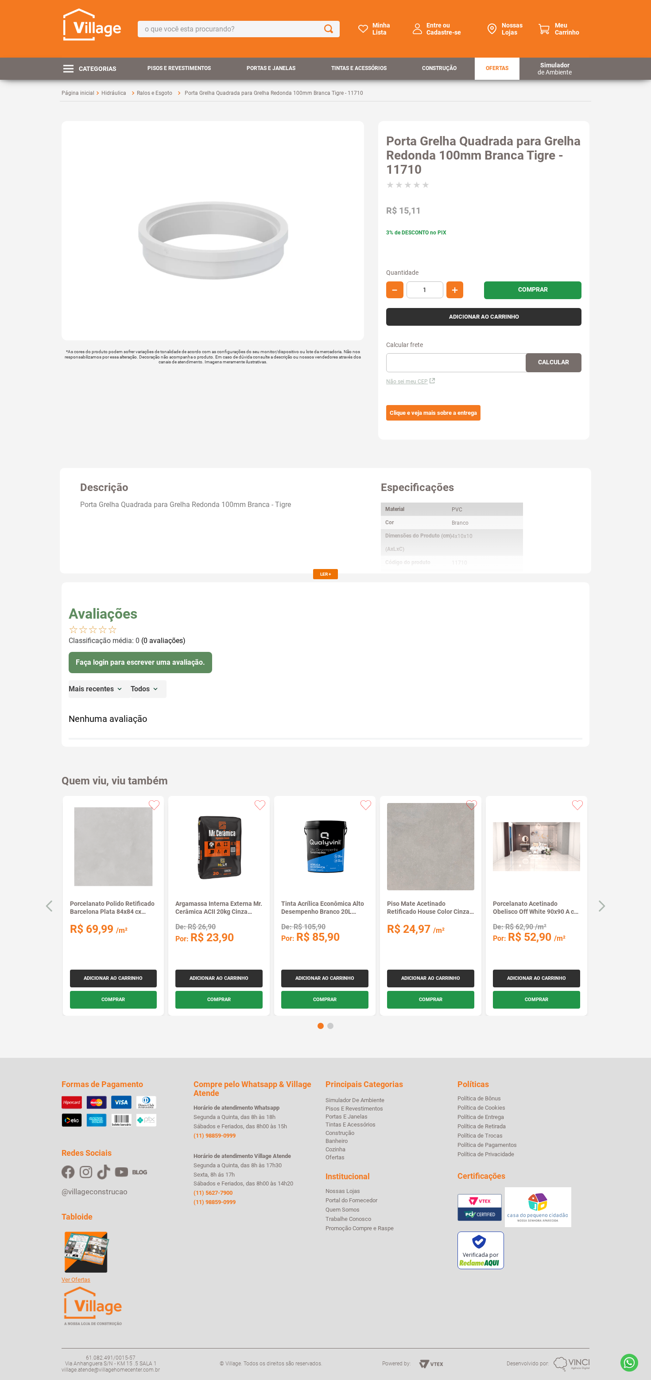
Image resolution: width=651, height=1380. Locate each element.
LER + (325, 574)
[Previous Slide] (49, 906)
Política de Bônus (479, 1098)
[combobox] (239, 29)
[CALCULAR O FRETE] (553, 362)
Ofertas (497, 68)
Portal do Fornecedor (351, 1200)
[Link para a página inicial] (78, 93)
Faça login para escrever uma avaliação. (140, 662)
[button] (433, 413)
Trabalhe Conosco (348, 1219)
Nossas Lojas (512, 29)
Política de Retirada (481, 1126)
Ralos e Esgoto (154, 93)
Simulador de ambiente (355, 1100)
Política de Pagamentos (487, 1145)
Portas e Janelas (271, 68)
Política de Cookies (481, 1108)
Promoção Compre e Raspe (360, 1228)
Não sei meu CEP (407, 381)
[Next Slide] (601, 906)
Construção (439, 68)
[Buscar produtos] (330, 29)
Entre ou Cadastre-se (443, 29)
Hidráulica (113, 93)
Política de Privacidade (485, 1154)
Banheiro (337, 1141)
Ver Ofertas (76, 1280)
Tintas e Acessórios (359, 68)
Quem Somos (343, 1210)
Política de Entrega (480, 1117)
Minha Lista (381, 29)
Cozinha (335, 1149)
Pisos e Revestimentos (179, 68)
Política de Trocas (480, 1136)
